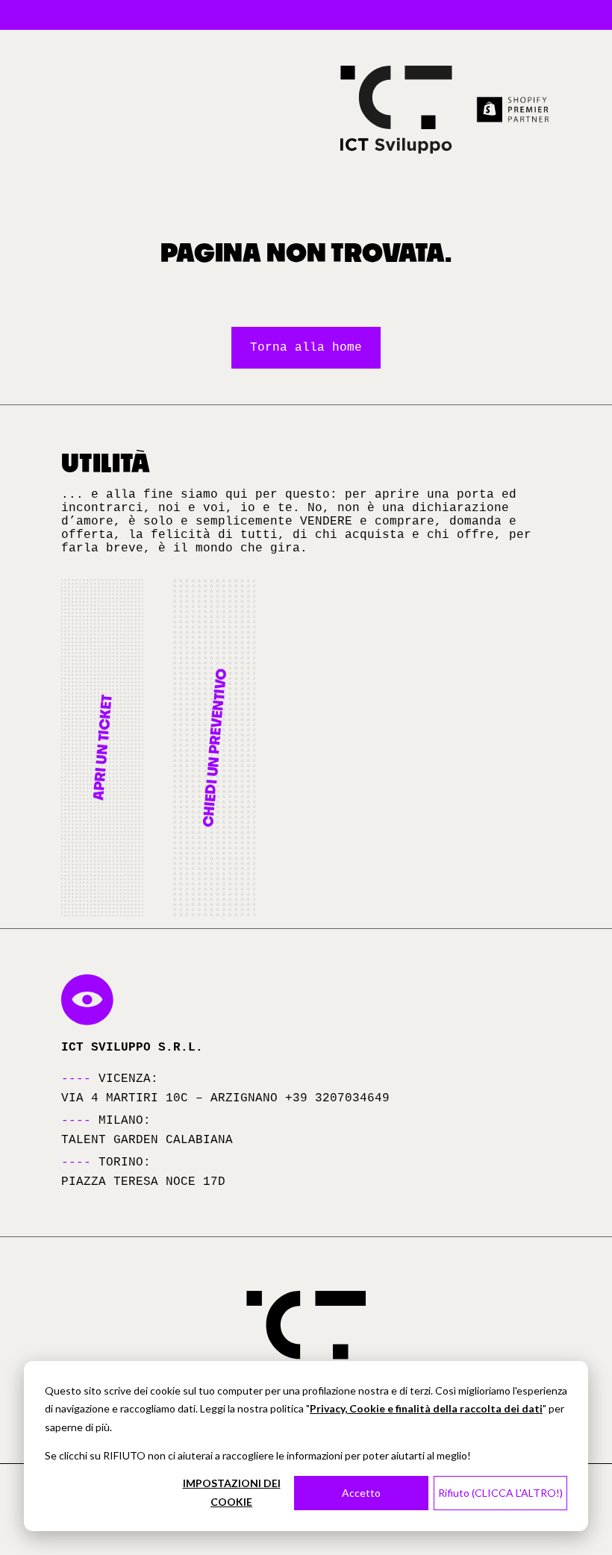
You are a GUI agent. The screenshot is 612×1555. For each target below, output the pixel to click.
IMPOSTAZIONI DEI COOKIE (232, 1492)
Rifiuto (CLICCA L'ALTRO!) (500, 1492)
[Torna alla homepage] (396, 110)
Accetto (361, 1492)
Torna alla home (306, 347)
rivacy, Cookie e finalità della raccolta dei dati (429, 1408)
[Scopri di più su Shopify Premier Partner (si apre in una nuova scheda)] (513, 109)
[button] (102, 747)
